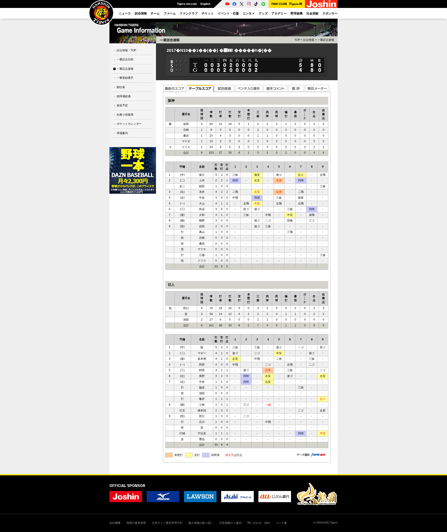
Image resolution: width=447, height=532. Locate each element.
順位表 (121, 87)
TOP (297, 39)
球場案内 (122, 133)
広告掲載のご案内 (230, 523)
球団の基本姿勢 (136, 523)
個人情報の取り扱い (200, 523)
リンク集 (281, 523)
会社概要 (115, 523)
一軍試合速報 (125, 68)
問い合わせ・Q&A (258, 523)
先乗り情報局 (125, 114)
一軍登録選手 (125, 77)
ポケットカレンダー (129, 123)
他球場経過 (124, 96)
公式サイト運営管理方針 (167, 523)
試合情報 (308, 39)
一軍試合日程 (125, 59)
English (205, 4)
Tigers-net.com (187, 4)
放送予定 (122, 105)
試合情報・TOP (126, 50)
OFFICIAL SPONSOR (127, 485)
